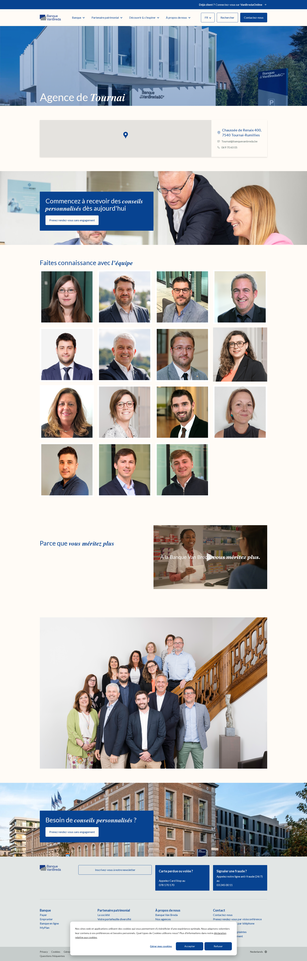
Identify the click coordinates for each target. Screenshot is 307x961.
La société (104, 914)
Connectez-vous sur (230, 4)
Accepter (189, 946)
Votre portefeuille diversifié (114, 919)
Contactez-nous (253, 17)
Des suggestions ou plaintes (230, 932)
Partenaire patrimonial (105, 17)
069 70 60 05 (229, 147)
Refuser (218, 946)
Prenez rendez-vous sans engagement (72, 220)
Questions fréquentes (52, 955)
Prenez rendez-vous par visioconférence (237, 919)
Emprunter (46, 919)
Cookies (55, 951)
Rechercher (227, 17)
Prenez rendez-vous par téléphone (233, 923)
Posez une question (224, 927)
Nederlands (256, 951)
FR (206, 17)
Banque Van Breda (166, 914)
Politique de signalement (228, 936)
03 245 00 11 (225, 885)
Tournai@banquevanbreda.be (239, 141)
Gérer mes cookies (161, 946)
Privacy (44, 951)
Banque (76, 17)
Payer (43, 914)
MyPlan (44, 927)
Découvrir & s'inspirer (142, 17)
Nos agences (163, 919)
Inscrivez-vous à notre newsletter (115, 869)
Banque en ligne (49, 923)
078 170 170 (166, 885)
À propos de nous (176, 17)
